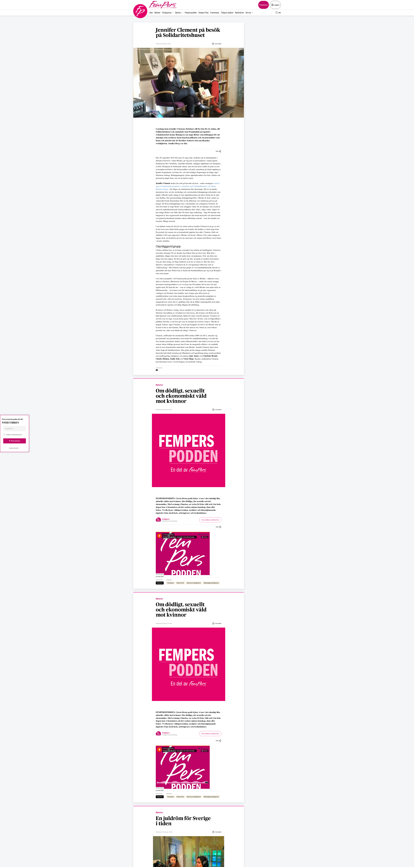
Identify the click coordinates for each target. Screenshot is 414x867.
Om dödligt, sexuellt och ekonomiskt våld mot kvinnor (181, 396)
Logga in (276, 5)
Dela (217, 151)
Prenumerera (264, 5)
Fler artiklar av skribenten (210, 520)
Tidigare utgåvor (227, 12)
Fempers (166, 519)
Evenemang (214, 12)
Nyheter (157, 12)
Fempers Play (203, 12)
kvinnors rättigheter (194, 583)
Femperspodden (191, 12)
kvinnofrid (180, 583)
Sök (279, 13)
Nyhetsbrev (239, 12)
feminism (170, 583)
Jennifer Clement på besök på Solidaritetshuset (188, 33)
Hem (151, 12)
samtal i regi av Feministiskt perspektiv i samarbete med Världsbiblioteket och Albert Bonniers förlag (188, 186)
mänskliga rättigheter (211, 583)
